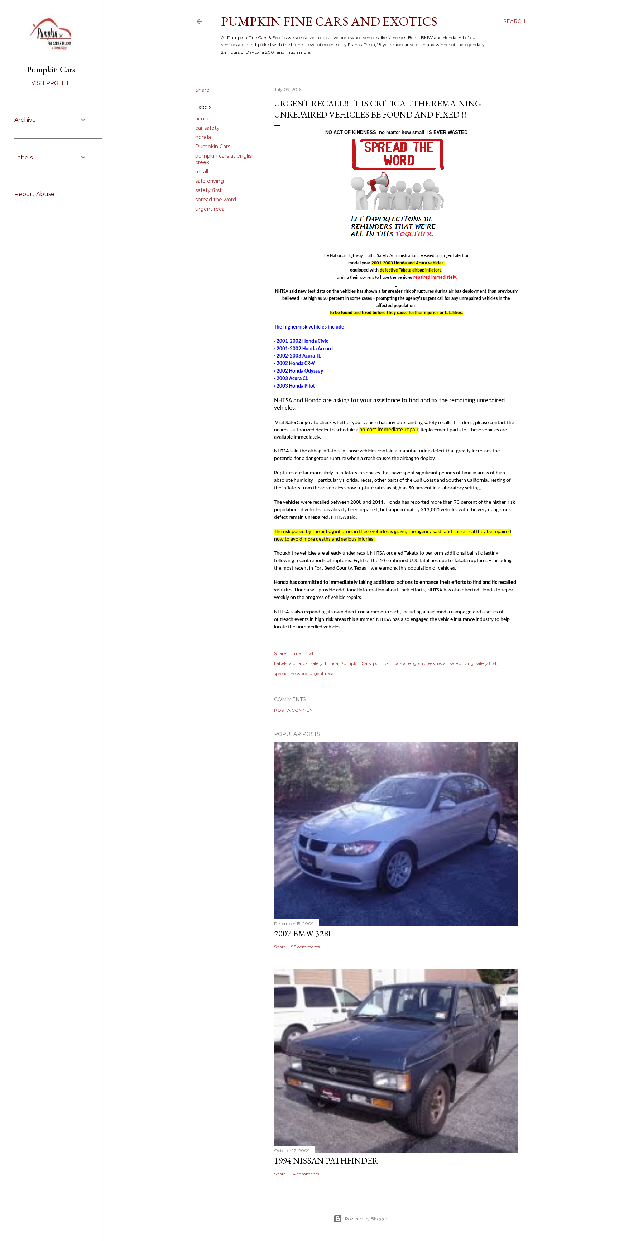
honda (203, 137)
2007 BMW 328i (302, 933)
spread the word (215, 199)
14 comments (305, 1174)
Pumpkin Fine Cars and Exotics (329, 21)
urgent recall (211, 209)
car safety (207, 128)
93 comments (305, 946)
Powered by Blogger (366, 1218)
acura (201, 118)
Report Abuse (34, 194)
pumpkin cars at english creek (404, 663)
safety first (208, 190)
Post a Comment (294, 710)
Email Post (302, 653)
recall (201, 171)
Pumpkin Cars (212, 146)
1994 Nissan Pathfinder (326, 1160)
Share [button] (202, 90)
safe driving (209, 181)
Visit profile (51, 83)
